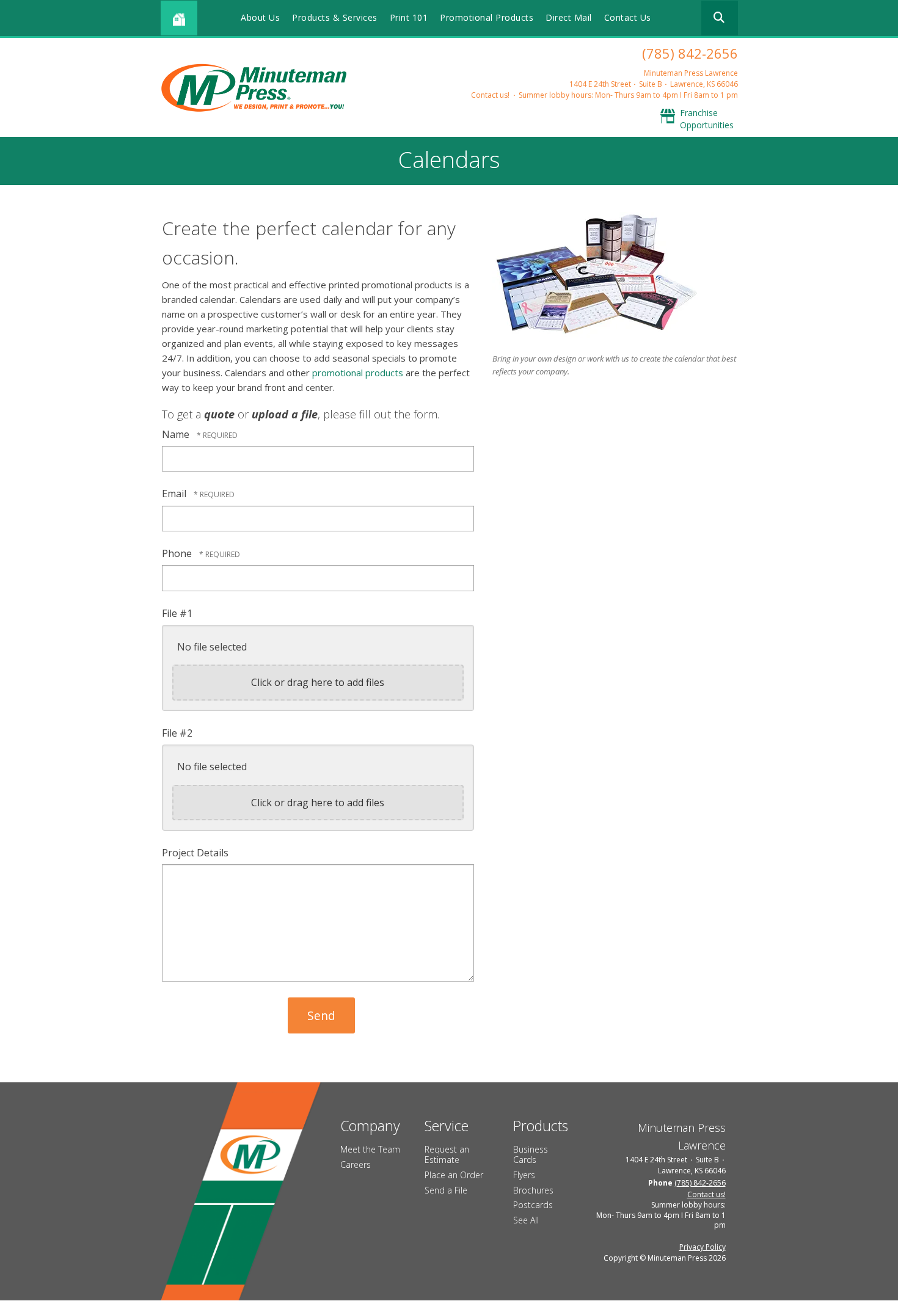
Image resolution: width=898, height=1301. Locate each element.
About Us (260, 17)
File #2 (177, 733)
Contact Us (627, 17)
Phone (178, 553)
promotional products (357, 372)
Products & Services (335, 17)
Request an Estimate (447, 1154)
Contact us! (490, 95)
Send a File (446, 1190)
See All (526, 1220)
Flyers (524, 1175)
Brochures (533, 1190)
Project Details (195, 852)
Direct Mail (569, 17)
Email (175, 493)
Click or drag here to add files (317, 682)
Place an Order (454, 1175)
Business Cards (530, 1154)
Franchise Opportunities (707, 119)
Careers (355, 1164)
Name (177, 434)
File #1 (177, 613)
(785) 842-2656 (690, 53)
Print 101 (409, 17)
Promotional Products (486, 17)
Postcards (533, 1205)
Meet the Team (370, 1149)
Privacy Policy (702, 1247)
